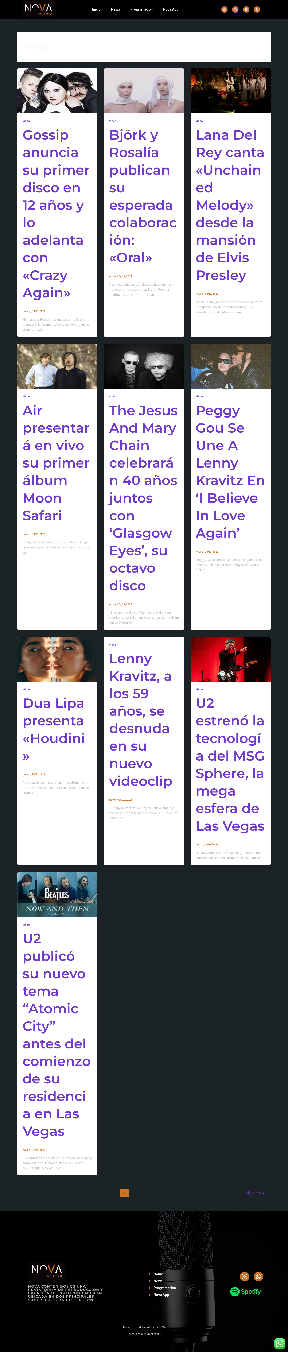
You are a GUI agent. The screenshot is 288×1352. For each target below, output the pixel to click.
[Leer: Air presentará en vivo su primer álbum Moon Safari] (57, 366)
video (26, 121)
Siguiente (255, 1192)
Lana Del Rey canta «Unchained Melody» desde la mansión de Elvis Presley (230, 205)
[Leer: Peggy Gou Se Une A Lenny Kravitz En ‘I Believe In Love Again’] (231, 366)
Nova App (171, 9)
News (115, 9)
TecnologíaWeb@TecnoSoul (144, 1333)
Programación (142, 9)
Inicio (96, 9)
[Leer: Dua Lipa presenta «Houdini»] (57, 659)
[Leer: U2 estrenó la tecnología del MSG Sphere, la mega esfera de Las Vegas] (231, 659)
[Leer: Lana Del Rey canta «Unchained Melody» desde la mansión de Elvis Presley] (231, 90)
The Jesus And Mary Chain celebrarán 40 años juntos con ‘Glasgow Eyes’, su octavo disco (143, 498)
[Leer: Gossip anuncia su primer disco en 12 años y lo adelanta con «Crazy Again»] (57, 90)
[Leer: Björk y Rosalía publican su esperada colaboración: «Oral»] (144, 90)
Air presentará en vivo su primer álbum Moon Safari (56, 463)
